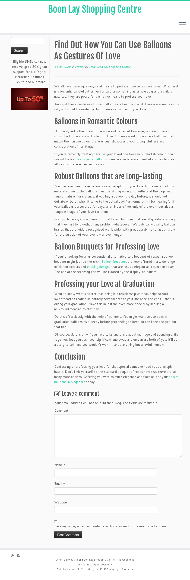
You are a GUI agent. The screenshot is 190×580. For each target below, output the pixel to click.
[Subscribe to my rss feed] (14, 555)
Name (60, 465)
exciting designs (98, 266)
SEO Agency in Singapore (118, 569)
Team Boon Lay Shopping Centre (109, 67)
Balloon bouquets (114, 261)
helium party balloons (91, 159)
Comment (61, 410)
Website (60, 502)
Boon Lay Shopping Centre (95, 9)
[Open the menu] (182, 24)
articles (80, 67)
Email (59, 483)
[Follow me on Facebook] (20, 555)
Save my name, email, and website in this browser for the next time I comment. (112, 526)
